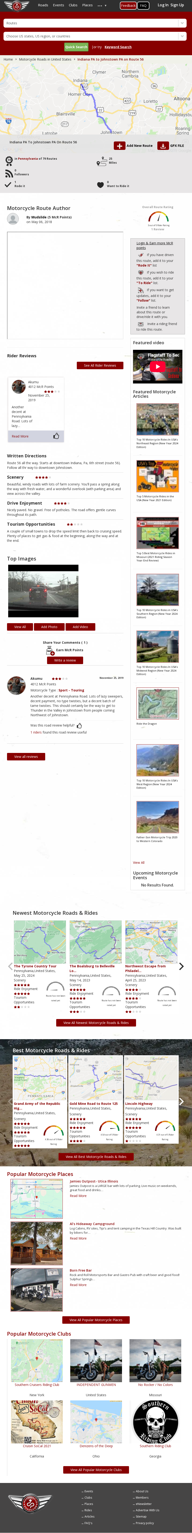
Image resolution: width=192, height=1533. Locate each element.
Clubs (88, 1498)
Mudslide (39, 217)
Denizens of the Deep (96, 1446)
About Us (142, 1491)
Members (142, 1498)
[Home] (30, 1494)
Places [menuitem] (87, 5)
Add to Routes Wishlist (141, 272)
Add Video (80, 627)
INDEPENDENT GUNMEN (96, 1384)
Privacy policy (145, 1523)
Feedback (128, 5)
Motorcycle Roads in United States (45, 59)
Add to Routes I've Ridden (141, 254)
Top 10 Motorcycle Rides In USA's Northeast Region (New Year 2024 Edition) (157, 443)
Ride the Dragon (147, 723)
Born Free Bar (81, 1270)
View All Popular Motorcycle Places (96, 1320)
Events (89, 1491)
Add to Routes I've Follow (141, 289)
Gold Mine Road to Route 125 (94, 1103)
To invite (141, 324)
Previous (11, 966)
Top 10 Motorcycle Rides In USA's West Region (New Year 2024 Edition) (157, 784)
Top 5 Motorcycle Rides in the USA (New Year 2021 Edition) (155, 498)
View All (138, 862)
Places (89, 1504)
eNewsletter (144, 1504)
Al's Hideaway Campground (92, 1224)
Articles (89, 1517)
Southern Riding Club (155, 1446)
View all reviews (26, 756)
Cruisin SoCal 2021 (37, 1446)
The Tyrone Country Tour (35, 966)
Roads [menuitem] (43, 5)
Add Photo (49, 627)
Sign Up (177, 4)
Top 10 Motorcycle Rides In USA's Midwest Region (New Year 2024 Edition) (157, 670)
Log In (163, 4)
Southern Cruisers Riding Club (37, 1384)
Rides (88, 1510)
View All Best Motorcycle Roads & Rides (96, 1156)
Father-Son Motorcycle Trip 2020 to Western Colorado (157, 839)
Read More (20, 436)
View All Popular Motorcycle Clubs (96, 1470)
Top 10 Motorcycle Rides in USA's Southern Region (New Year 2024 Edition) (157, 613)
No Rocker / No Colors (155, 1384)
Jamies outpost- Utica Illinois (94, 1181)
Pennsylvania (28, 159)
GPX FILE (177, 145)
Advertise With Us (147, 1510)
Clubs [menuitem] (73, 5)
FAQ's (88, 1523)
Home (8, 59)
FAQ (143, 5)
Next (181, 966)
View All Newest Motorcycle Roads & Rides (96, 1022)
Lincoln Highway (139, 1103)
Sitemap (141, 1517)
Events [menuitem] (58, 5)
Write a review (65, 660)
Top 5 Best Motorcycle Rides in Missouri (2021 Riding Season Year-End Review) (156, 556)
